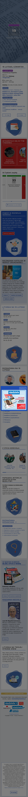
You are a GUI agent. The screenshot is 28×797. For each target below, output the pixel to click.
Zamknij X (23, 388)
